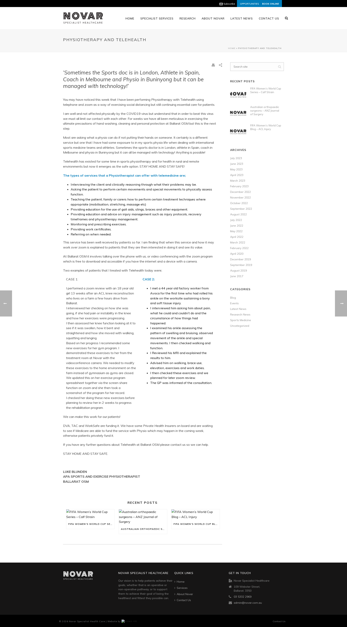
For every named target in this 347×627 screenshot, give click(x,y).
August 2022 (238, 214)
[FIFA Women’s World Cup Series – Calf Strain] (90, 514)
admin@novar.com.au (248, 603)
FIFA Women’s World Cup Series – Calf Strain (91, 523)
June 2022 (236, 225)
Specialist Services (157, 18)
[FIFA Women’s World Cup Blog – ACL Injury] (195, 514)
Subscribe (229, 3)
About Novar (213, 18)
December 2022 (240, 192)
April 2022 (236, 237)
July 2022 (236, 220)
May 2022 (236, 231)
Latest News (242, 18)
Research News (240, 314)
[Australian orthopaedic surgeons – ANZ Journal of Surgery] (143, 516)
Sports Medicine (240, 320)
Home (130, 18)
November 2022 (240, 197)
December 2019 (240, 259)
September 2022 (241, 209)
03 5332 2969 (242, 596)
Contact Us (269, 18)
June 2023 (236, 164)
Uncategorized (239, 326)
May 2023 (236, 169)
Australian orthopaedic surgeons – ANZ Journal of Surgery (144, 528)
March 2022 (237, 242)
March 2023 (237, 180)
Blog (233, 297)
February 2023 (239, 186)
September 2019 (241, 265)
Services (182, 588)
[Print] (213, 64)
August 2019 (238, 270)
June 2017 (236, 276)
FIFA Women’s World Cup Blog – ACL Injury (197, 523)
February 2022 (239, 248)
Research (188, 18)
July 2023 (236, 158)
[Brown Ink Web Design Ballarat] (129, 621)
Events (234, 303)
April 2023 (236, 175)
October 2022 (239, 203)
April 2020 (236, 253)
